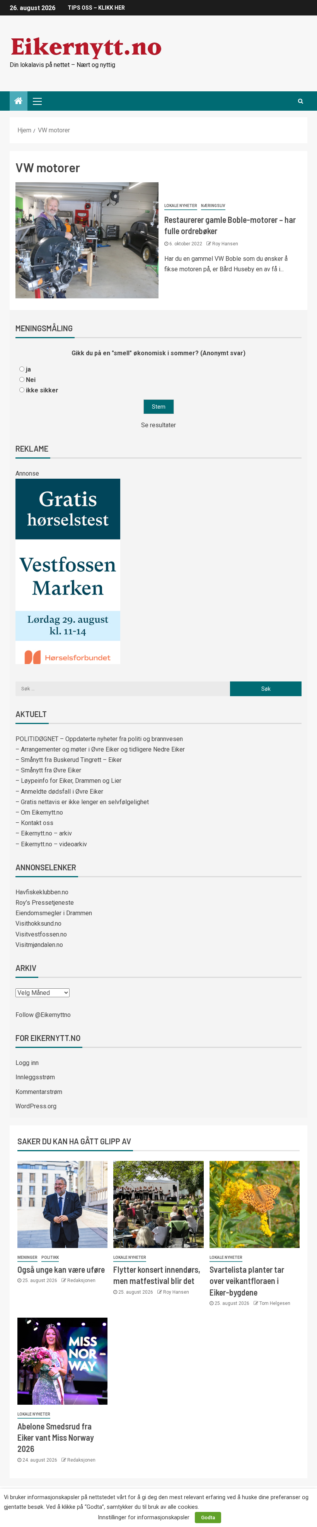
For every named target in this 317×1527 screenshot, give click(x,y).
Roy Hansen (225, 244)
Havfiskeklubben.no (41, 892)
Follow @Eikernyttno (43, 1015)
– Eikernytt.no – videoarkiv (51, 844)
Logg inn (27, 1063)
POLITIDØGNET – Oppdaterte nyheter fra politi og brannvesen (99, 739)
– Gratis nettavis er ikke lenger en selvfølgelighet (82, 802)
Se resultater (158, 425)
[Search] (300, 101)
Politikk (50, 1257)
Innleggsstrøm (35, 1077)
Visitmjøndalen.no (39, 944)
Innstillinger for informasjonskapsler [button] (143, 1517)
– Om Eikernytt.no (39, 812)
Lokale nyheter (180, 206)
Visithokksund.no (38, 923)
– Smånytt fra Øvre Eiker (48, 770)
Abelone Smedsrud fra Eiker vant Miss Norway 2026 (55, 1437)
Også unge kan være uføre (61, 1269)
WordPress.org (35, 1106)
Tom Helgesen (274, 1303)
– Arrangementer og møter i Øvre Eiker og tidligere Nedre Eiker (100, 749)
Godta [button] (208, 1517)
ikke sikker (42, 390)
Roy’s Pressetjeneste (44, 902)
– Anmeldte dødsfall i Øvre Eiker (59, 791)
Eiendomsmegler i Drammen (53, 913)
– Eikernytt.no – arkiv (43, 833)
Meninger (27, 1257)
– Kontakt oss (34, 823)
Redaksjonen (81, 1280)
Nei (31, 379)
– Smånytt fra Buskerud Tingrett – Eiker (68, 760)
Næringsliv (213, 206)
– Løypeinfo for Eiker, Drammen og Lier (68, 780)
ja (28, 369)
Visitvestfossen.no (41, 934)
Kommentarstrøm (38, 1092)
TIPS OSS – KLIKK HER (96, 8)
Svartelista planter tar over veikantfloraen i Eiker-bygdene (247, 1280)
